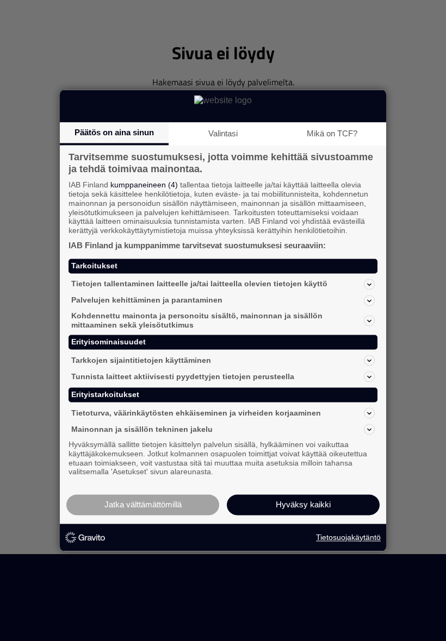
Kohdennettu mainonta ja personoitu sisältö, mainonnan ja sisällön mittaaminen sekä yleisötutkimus (197, 320)
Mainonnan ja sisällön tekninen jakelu (142, 429)
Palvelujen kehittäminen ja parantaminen (146, 300)
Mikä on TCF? (332, 133)
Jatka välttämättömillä (143, 505)
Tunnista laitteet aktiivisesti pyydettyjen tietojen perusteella (182, 376)
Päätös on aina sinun (114, 132)
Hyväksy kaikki (303, 505)
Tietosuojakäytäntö (348, 537)
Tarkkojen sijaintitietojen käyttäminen (141, 360)
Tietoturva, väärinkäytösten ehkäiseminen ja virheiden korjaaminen (196, 413)
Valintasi (223, 133)
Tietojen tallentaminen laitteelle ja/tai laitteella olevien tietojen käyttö (199, 284)
